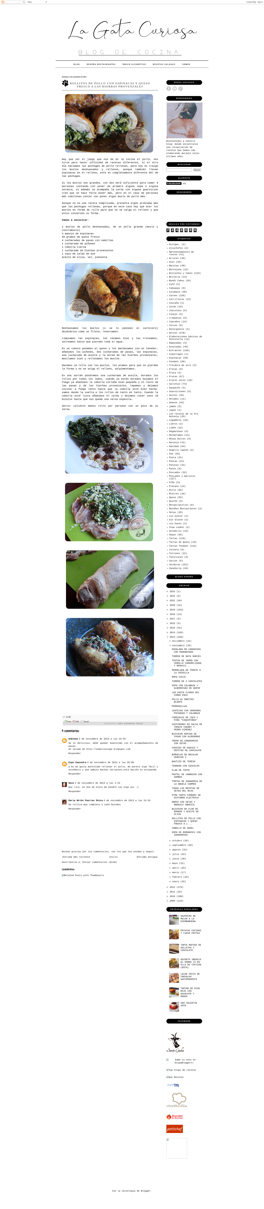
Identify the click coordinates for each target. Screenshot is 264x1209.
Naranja (174, 442)
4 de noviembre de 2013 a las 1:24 (97, 783)
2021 (173, 600)
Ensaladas (175, 347)
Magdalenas (176, 431)
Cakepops (174, 288)
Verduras (174, 564)
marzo (176, 872)
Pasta (172, 457)
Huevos (173, 402)
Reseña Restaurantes (101, 64)
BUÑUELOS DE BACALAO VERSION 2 (185, 756)
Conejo (173, 314)
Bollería (174, 277)
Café (172, 284)
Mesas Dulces (177, 439)
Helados (174, 399)
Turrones (174, 553)
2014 (173, 632)
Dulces (173, 333)
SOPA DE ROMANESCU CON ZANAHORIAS (186, 833)
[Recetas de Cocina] (176, 1108)
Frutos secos (177, 380)
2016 (173, 623)
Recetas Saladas (164, 64)
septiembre (179, 845)
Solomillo (175, 531)
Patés (172, 469)
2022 (173, 596)
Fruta (172, 373)
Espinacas (129, 723)
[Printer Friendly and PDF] (76, 722)
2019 (173, 610)
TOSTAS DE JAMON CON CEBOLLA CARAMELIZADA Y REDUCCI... (186, 663)
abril (176, 868)
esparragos (176, 354)
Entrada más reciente (76, 857)
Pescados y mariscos (182, 476)
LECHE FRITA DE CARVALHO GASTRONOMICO (190, 977)
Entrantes (175, 350)
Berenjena (175, 269)
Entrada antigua (147, 857)
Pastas (173, 461)
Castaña (174, 303)
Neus (71, 783)
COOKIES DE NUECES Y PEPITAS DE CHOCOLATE (186, 749)
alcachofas (176, 248)
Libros (173, 424)
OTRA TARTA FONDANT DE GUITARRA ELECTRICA (186, 796)
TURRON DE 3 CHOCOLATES (187, 681)
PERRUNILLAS (179, 706)
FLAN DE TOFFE (181, 770)
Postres (174, 494)
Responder (74, 753)
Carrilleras (176, 299)
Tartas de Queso (179, 542)
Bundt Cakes (176, 280)
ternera (174, 550)
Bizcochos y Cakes (181, 273)
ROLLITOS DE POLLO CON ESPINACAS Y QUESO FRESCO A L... (186, 821)
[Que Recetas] (175, 1077)
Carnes (173, 295)
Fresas (173, 369)
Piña (172, 482)
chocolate (175, 310)
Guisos (173, 395)
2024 (173, 591)
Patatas (174, 465)
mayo (175, 863)
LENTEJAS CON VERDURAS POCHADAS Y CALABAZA (186, 712)
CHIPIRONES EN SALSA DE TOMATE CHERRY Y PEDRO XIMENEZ (187, 727)
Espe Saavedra (77, 762)
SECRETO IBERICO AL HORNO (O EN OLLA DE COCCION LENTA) (191, 963)
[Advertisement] (112, 1174)
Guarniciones (177, 391)
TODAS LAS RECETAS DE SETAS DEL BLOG (185, 789)
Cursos (173, 325)
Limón (172, 428)
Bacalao (174, 266)
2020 (173, 605)
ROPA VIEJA (179, 677)
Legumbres (175, 420)
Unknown (73, 739)
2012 (173, 887)
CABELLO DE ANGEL (183, 828)
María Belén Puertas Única (85, 800)
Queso (172, 497)
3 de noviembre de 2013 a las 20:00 (110, 762)
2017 (173, 619)
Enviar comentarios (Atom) (99, 862)
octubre (177, 841)
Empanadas (175, 343)
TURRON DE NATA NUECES (186, 656)
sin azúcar (176, 516)
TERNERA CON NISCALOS (185, 766)
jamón (172, 406)
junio (176, 859)
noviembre (179, 645)
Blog (77, 64)
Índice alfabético (134, 64)
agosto (177, 850)
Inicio (113, 857)
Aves (120, 723)
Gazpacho (174, 388)
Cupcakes (174, 321)
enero (176, 881)
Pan (171, 454)
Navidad (174, 446)
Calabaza (174, 292)
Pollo (140, 723)
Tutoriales (176, 557)
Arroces (174, 258)
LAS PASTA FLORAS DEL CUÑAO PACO (185, 693)
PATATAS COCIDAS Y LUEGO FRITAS (191, 931)
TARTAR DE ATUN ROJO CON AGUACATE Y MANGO (190, 992)
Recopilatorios (178, 505)
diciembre (179, 641)
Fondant (174, 361)
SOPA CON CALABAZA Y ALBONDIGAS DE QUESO (186, 686)
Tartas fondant (178, 546)
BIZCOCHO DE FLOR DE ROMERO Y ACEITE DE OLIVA (185, 812)
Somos (186, 64)
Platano (174, 486)
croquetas (175, 318)
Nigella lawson (178, 450)
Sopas (172, 535)
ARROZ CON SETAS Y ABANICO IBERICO (183, 803)
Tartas (173, 538)
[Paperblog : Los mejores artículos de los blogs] (173, 1087)
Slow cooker (176, 527)
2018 (173, 614)
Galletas (174, 384)
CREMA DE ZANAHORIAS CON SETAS (185, 742)
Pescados (174, 472)
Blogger (146, 1191)
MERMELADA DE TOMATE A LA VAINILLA (186, 671)
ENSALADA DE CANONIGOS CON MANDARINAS (186, 650)
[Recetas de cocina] (175, 1119)
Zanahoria (175, 568)
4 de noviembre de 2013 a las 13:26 (127, 800)
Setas (172, 512)
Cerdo (172, 307)
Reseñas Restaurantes (183, 509)
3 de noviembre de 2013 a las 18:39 (102, 739)
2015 (173, 628)
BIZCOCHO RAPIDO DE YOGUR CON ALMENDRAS (186, 735)
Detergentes (176, 329)
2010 (173, 896)
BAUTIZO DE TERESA (183, 761)
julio (176, 854)
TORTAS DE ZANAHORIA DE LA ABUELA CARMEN (187, 782)
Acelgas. (174, 244)
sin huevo (175, 523)
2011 (173, 892)
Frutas (173, 376)
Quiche (173, 501)
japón (172, 410)
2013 (173, 637)
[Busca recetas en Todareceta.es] (181, 1070)
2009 (173, 901)
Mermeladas (176, 435)
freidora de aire (180, 365)
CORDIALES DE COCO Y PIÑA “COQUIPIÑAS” (185, 718)
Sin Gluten (176, 520)
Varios (173, 561)
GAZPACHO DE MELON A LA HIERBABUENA (188, 919)
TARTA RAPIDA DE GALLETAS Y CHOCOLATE (191, 947)
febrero (177, 877)
